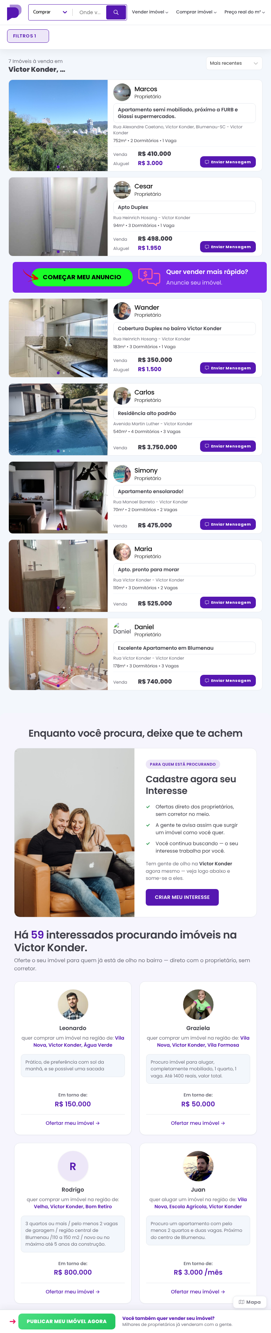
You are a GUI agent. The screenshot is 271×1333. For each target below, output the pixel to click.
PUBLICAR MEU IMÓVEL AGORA (67, 1321)
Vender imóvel (148, 12)
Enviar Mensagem (231, 162)
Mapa (253, 1302)
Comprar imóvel (194, 12)
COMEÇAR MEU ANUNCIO (82, 277)
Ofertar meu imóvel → (73, 1123)
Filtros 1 (24, 36)
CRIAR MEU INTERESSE (182, 897)
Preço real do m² (242, 12)
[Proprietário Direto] (15, 12)
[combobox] (90, 12)
